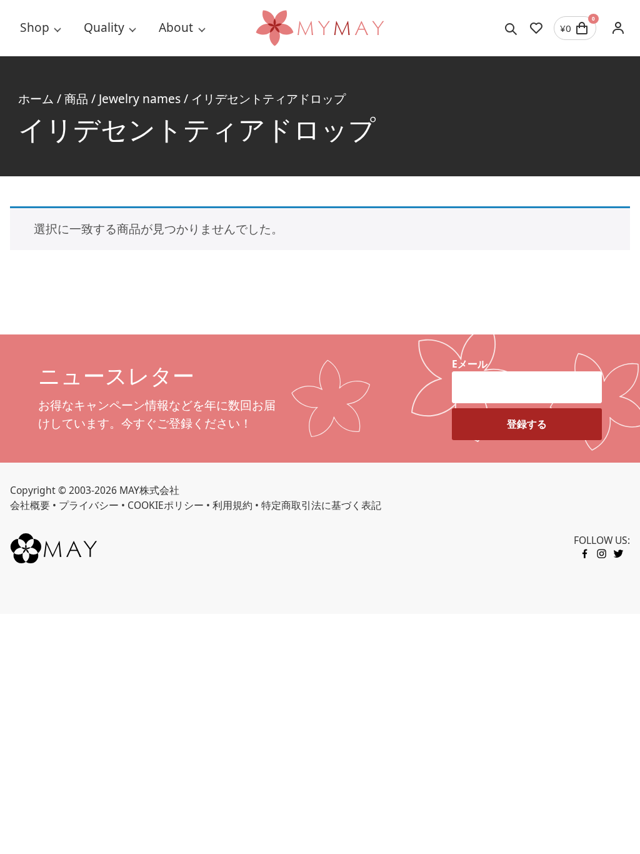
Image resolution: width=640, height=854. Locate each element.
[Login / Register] (618, 28)
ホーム (36, 99)
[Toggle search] (511, 28)
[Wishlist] (536, 28)
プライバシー (89, 505)
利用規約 (232, 505)
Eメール (470, 364)
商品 (76, 99)
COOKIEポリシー (166, 505)
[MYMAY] (320, 28)
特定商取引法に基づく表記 (321, 505)
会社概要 (30, 505)
